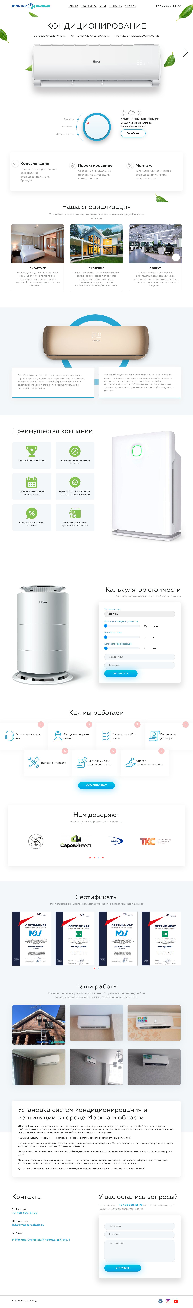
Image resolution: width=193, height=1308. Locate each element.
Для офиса (66, 127)
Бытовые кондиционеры (49, 36)
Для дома (69, 119)
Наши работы (89, 6)
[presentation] (186, 52)
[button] (90, 857)
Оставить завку (96, 785)
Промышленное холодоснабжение (137, 36)
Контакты (130, 6)
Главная (73, 6)
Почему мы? (115, 6)
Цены (102, 6)
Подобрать (133, 133)
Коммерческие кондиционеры (90, 36)
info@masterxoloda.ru (28, 1225)
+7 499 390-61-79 (168, 6)
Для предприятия (65, 134)
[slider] (86, 122)
